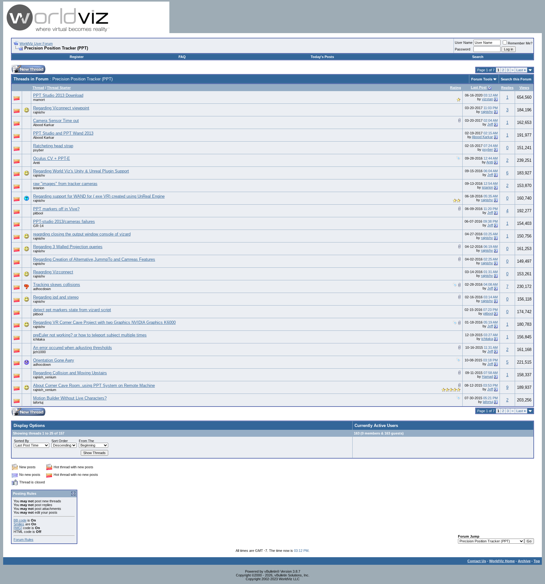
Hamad (487, 376)
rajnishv (39, 112)
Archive (524, 561)
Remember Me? (520, 43)
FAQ (182, 57)
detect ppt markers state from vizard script (72, 309)
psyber (38, 150)
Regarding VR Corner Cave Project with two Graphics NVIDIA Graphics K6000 (104, 322)
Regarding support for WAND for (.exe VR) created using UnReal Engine (99, 196)
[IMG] (18, 528)
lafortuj (38, 402)
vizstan (487, 99)
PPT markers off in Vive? (56, 209)
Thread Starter (59, 88)
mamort (39, 100)
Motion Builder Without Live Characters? (70, 398)
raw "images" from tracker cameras (65, 183)
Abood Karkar (43, 125)
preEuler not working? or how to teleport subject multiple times (90, 335)
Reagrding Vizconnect (53, 272)
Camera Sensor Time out (56, 120)
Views (524, 88)
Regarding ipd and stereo (56, 297)
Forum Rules (23, 539)
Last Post (479, 87)
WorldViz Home (502, 561)
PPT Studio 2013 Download (58, 95)
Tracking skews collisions (56, 284)
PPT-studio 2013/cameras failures (64, 221)
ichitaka (39, 339)
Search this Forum (516, 79)
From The (86, 441)
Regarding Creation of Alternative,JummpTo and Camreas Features (94, 259)
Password (462, 49)
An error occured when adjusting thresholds (72, 347)
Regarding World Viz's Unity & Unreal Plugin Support (81, 171)
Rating (455, 88)
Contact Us (476, 561)
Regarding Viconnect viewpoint (61, 108)
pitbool (38, 213)
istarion (38, 188)
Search (477, 57)
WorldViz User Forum (36, 43)
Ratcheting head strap (53, 145)
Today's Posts (322, 57)
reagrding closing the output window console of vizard (82, 234)
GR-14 (38, 226)
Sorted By (21, 441)
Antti (36, 163)
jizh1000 (39, 352)
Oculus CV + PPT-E (51, 158)
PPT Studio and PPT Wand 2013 (63, 133)
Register (77, 57)
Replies (507, 88)
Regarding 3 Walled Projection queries (68, 246)
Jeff (490, 124)
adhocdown (42, 289)
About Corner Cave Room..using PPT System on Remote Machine (94, 385)
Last (521, 70)
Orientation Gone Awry (53, 360)
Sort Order (59, 441)
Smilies (19, 524)
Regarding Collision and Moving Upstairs (70, 373)
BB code (20, 520)
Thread (38, 88)
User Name (463, 42)
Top (537, 561)
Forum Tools (481, 79)
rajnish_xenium (44, 377)
